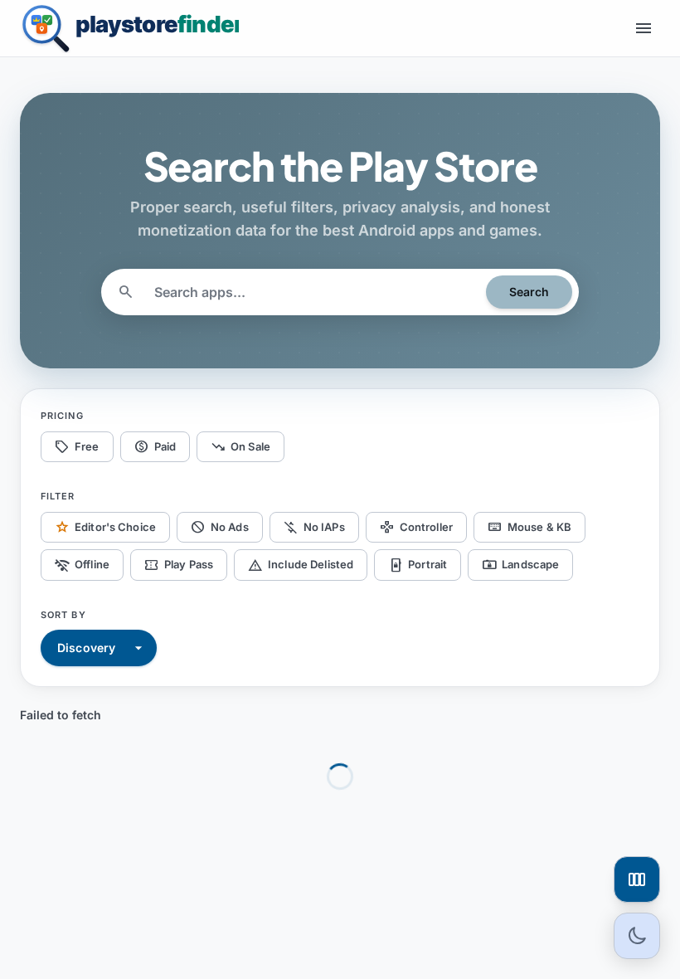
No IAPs (314, 527)
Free (77, 446)
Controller (416, 527)
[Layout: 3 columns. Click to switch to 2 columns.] (637, 879)
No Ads (220, 527)
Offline (82, 565)
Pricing (62, 415)
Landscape (520, 565)
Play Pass (178, 565)
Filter (58, 496)
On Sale (240, 446)
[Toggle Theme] (637, 936)
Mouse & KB (529, 527)
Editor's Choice (105, 527)
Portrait (417, 565)
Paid (155, 446)
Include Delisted (300, 565)
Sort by (63, 615)
